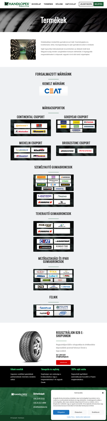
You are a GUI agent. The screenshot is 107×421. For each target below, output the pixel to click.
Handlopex (21, 418)
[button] (103, 393)
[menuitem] (36, 4)
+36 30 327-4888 (39, 403)
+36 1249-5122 (39, 399)
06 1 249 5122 (61, 355)
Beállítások (95, 412)
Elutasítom (78, 412)
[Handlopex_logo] (17, 4)
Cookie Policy (71, 417)
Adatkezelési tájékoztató (83, 417)
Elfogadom (61, 412)
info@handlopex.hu (62, 356)
